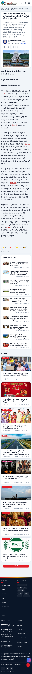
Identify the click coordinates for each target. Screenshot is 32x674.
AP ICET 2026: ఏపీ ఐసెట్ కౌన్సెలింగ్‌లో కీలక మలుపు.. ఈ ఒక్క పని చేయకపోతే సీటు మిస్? (15, 374)
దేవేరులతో (13, 183)
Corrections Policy (22, 638)
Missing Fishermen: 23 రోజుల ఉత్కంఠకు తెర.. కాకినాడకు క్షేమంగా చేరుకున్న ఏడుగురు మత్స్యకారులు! (15, 504)
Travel (19, 596)
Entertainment (5, 607)
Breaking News (6, 585)
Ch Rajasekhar (23, 43)
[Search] (25, 3)
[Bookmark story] (9, 47)
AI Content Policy (22, 642)
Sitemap (19, 647)
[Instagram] (11, 668)
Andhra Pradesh (6, 611)
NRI (3, 598)
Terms (7, 672)
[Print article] (17, 47)
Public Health (26, 596)
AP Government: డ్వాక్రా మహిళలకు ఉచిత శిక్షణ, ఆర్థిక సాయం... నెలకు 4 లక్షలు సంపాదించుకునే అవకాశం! (15, 427)
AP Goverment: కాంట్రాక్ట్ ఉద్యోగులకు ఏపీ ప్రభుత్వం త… (7, 630)
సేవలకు (14, 125)
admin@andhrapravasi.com (7, 660)
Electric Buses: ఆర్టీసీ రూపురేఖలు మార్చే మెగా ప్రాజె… (8, 625)
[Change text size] (4, 47)
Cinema (20, 587)
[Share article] (13, 47)
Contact (12, 672)
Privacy (3, 672)
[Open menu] (29, 3)
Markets (26, 593)
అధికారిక (9, 227)
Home (2, 8)
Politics (3, 590)
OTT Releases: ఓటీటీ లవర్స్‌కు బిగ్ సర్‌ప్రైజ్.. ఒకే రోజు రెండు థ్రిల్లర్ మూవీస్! (16, 478)
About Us (19, 625)
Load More (16, 566)
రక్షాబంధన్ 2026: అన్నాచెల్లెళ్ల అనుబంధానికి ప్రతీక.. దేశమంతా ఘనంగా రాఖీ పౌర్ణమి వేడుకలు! (15, 401)
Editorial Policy (21, 634)
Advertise (19, 629)
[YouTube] (7, 668)
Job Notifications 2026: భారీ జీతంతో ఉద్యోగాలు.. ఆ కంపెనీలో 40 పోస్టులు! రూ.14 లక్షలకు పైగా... (15, 556)
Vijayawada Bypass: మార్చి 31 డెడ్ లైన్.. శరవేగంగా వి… (7, 646)
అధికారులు (27, 144)
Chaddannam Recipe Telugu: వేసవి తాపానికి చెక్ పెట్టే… (7, 635)
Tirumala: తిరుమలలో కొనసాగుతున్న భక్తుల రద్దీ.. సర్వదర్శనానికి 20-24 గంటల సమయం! (15, 529)
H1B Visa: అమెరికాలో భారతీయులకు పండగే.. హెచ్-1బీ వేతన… (6, 641)
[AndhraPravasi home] (9, 3)
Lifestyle (8, 8)
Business (4, 602)
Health (3, 615)
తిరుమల (4, 94)
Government (21, 590)
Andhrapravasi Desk (14, 40)
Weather (20, 593)
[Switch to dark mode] (22, 3)
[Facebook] (3, 668)
